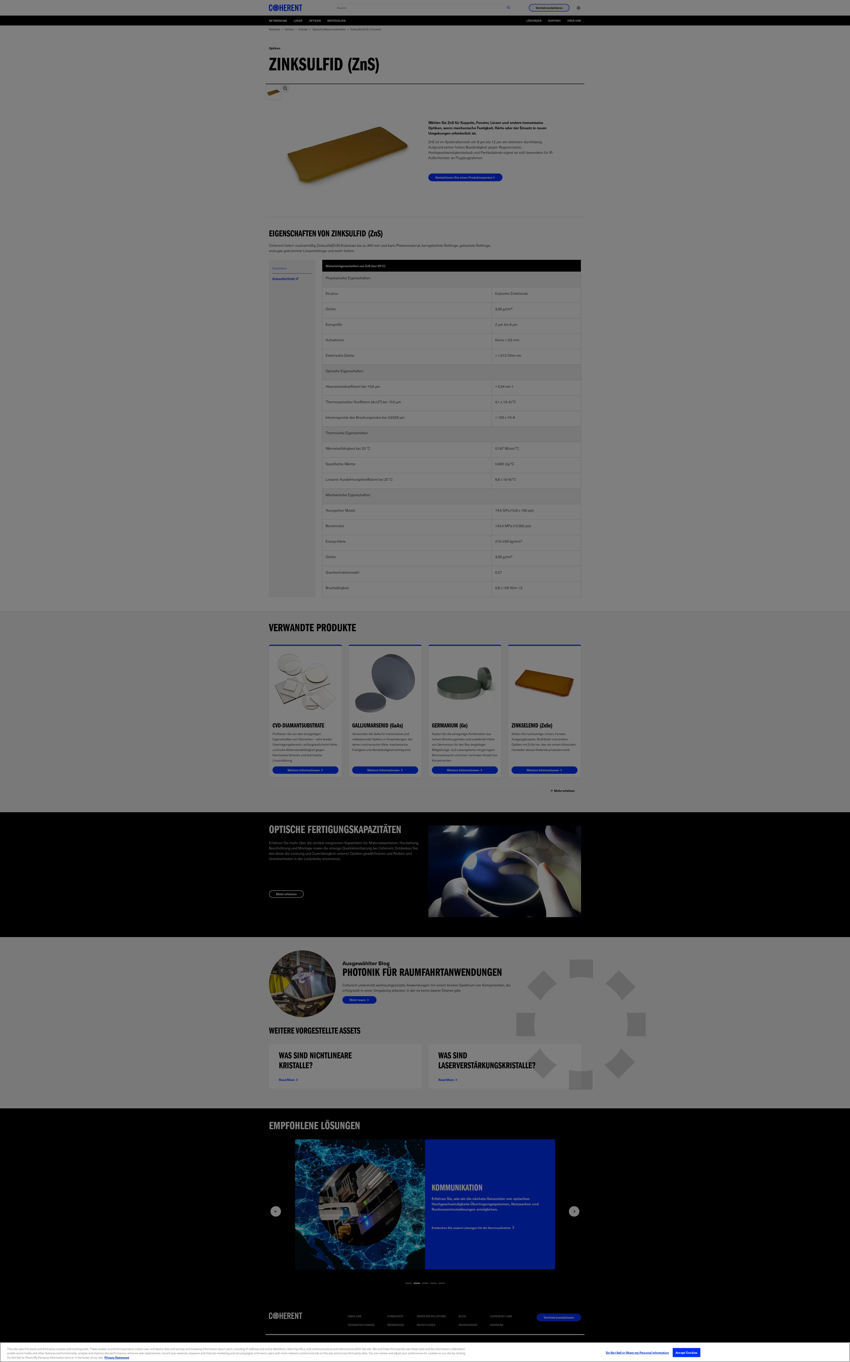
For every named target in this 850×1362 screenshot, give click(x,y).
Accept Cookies (686, 1352)
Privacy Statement (116, 1357)
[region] (425, 1352)
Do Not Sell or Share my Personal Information (637, 1352)
